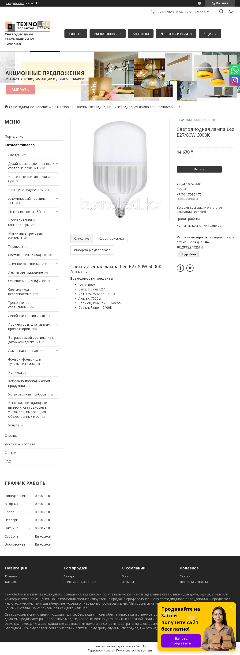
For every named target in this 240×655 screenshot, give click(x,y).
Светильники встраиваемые (19, 291)
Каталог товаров (20, 145)
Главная (75, 33)
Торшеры (15, 246)
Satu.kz (141, 646)
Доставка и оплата (176, 33)
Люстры (14, 155)
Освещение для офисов (27, 281)
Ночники (15, 372)
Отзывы (11, 435)
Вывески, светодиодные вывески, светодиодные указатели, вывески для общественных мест (27, 409)
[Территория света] (27, 26)
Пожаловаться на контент (134, 650)
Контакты (141, 33)
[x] (190, 268)
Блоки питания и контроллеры (21, 222)
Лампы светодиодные (94, 107)
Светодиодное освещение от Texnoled (42, 107)
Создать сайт (15, 3)
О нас (126, 576)
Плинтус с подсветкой (26, 190)
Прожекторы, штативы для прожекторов (30, 326)
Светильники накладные (27, 255)
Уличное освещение (24, 263)
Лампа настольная (23, 350)
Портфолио (14, 136)
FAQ (8, 461)
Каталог (11, 582)
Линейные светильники (26, 315)
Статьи (10, 452)
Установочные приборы (27, 394)
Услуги (13, 425)
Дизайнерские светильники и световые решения (31, 165)
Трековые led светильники (18, 304)
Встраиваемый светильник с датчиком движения (31, 339)
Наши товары (105, 33)
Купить (199, 169)
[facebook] (180, 268)
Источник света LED (24, 211)
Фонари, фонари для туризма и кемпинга (24, 361)
